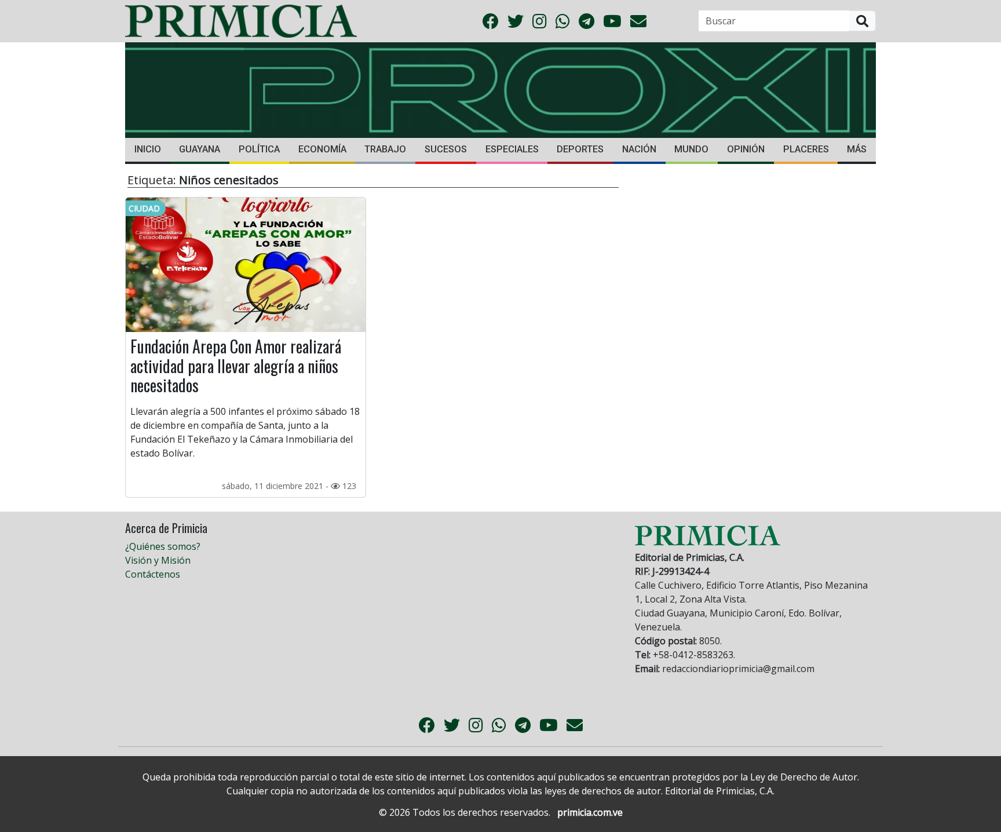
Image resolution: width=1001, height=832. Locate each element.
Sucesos (446, 149)
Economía (322, 149)
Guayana (199, 149)
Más (857, 149)
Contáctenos (152, 574)
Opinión (746, 149)
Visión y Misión (158, 560)
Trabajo (385, 149)
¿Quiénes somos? (162, 546)
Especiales (512, 149)
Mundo (691, 149)
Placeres (806, 149)
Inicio (147, 149)
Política (259, 149)
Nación (639, 149)
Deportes (580, 149)
